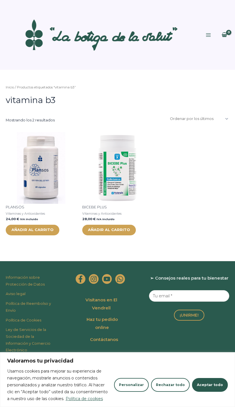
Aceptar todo (210, 385)
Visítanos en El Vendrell (101, 304)
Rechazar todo (170, 385)
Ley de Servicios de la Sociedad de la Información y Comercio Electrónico (28, 339)
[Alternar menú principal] (208, 35)
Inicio (10, 87)
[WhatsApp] (120, 279)
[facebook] (80, 279)
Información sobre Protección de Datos (25, 280)
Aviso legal (16, 294)
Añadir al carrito (32, 230)
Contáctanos (104, 339)
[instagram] (94, 279)
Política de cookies (84, 398)
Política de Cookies (23, 320)
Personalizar (131, 385)
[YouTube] (107, 279)
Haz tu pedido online (102, 323)
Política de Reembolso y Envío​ (28, 307)
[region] (117, 379)
